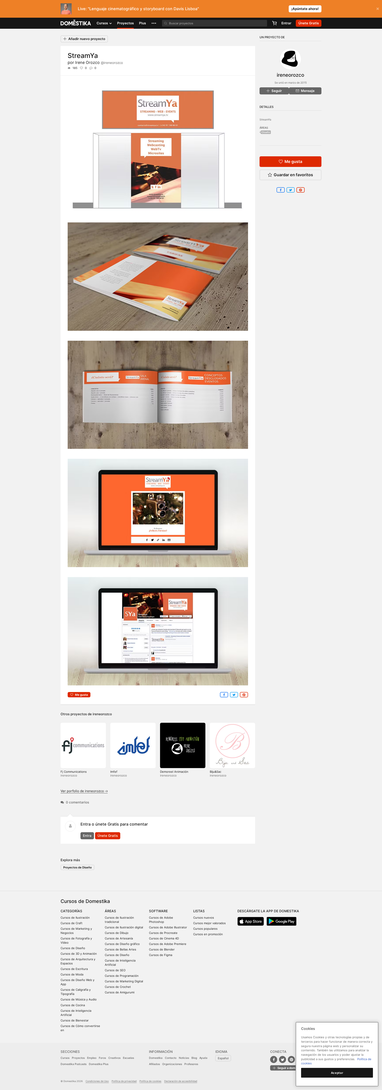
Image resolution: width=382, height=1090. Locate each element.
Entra (87, 836)
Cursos (65, 1057)
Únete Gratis (107, 836)
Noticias (184, 1057)
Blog (194, 1057)
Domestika (155, 1057)
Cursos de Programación (122, 975)
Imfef (113, 771)
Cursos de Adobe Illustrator (168, 927)
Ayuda (203, 1057)
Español (223, 1058)
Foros (102, 1057)
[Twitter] (282, 1059)
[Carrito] (274, 23)
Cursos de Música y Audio (79, 999)
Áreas (110, 911)
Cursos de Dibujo (116, 933)
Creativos (114, 1057)
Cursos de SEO (115, 970)
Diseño (266, 132)
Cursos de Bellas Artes (120, 949)
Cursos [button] (103, 23)
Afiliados (154, 1064)
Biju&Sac (215, 771)
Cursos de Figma (160, 955)
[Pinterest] (291, 1059)
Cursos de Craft (71, 923)
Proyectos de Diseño (77, 867)
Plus (142, 23)
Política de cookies (150, 1081)
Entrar (286, 23)
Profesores (191, 1064)
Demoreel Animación (174, 771)
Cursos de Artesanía (119, 938)
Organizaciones (172, 1064)
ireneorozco (102, 714)
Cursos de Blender (162, 949)
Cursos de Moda (72, 974)
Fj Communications (74, 771)
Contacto (170, 1057)
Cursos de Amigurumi (119, 992)
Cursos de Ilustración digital (124, 927)
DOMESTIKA (76, 23)
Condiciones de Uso (97, 1081)
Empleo (91, 1057)
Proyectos (125, 23)
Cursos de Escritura (74, 969)
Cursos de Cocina (73, 1005)
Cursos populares (205, 928)
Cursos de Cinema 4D (164, 938)
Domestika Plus (98, 1064)
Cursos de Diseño (73, 948)
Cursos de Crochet (118, 987)
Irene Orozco (99, 62)
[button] (154, 23)
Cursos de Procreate (163, 933)
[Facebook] (273, 1059)
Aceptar (337, 1073)
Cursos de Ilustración (75, 917)
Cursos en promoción (208, 934)
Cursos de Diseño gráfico (122, 944)
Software (158, 911)
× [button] (377, 8)
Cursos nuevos (203, 917)
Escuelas (128, 1057)
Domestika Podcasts (73, 1064)
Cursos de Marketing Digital (124, 981)
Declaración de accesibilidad (180, 1081)
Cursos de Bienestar (75, 1020)
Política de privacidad (124, 1081)
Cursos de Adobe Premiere (167, 944)
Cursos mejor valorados (209, 923)
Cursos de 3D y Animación (79, 953)
